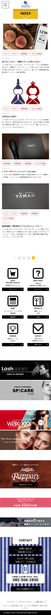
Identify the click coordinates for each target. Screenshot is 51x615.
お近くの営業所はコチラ (25, 589)
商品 (38, 317)
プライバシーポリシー (25, 602)
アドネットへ (13, 289)
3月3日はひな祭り (9, 116)
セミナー (12, 344)
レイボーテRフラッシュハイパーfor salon (19, 171)
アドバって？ (38, 289)
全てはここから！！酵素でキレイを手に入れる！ (21, 61)
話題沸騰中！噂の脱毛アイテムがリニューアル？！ (22, 226)
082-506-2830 (25, 580)
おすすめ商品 (37, 53)
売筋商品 (24, 53)
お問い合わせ (38, 344)
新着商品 (24, 108)
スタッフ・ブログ (10, 53)
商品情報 (7, 163)
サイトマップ (11, 602)
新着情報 (12, 317)
